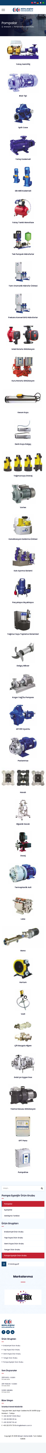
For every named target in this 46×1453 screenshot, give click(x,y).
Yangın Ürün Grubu (12, 1249)
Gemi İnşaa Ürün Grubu (14, 1244)
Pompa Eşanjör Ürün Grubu (24, 27)
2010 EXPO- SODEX (8, 1377)
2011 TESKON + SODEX (9, 1384)
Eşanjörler (8, 1210)
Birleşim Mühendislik (25, 1436)
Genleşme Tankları (12, 1216)
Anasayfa (7, 27)
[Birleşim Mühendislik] (23, 10)
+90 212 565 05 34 (9, 1419)
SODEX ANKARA (7, 1390)
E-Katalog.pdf (13, 1264)
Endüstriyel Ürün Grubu (13, 1232)
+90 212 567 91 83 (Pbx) (12, 1416)
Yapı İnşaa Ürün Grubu (13, 1238)
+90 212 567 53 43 (9, 1422)
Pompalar (8, 1204)
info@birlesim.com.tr (24, 1425)
